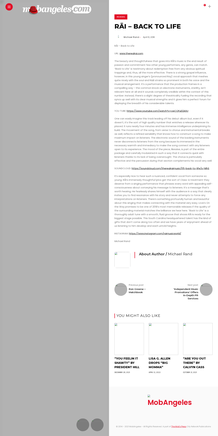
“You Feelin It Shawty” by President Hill (126, 363)
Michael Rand (131, 37)
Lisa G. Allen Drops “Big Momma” (159, 363)
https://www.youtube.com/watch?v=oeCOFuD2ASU (157, 111)
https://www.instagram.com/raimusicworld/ (155, 233)
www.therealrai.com (131, 53)
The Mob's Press (178, 426)
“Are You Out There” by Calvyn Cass (194, 363)
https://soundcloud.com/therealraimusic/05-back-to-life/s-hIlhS (170, 168)
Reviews (121, 16)
